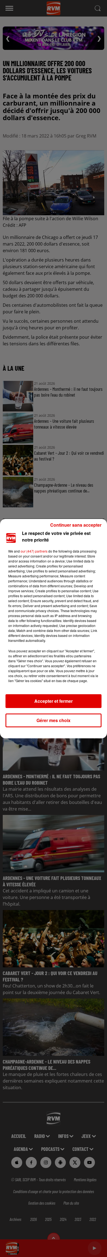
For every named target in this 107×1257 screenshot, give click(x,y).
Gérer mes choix (53, 720)
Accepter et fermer (53, 701)
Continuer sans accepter (76, 525)
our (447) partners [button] (34, 551)
